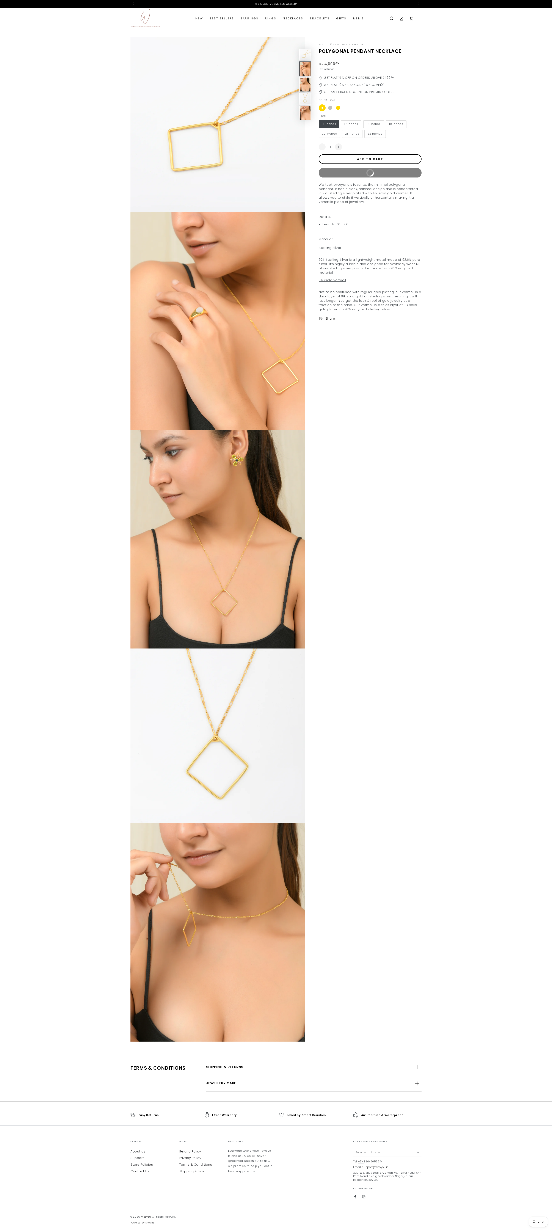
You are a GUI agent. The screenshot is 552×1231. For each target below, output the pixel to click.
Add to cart (370, 159)
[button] (391, 18)
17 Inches (351, 124)
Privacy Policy (190, 1158)
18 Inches (373, 124)
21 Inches (352, 134)
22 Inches (375, 134)
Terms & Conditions (195, 1164)
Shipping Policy (191, 1171)
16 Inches (329, 124)
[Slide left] (133, 4)
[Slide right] (418, 4)
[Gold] (322, 107)
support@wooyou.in (375, 1167)
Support (137, 1158)
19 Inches (396, 124)
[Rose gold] (338, 107)
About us (137, 1151)
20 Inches (329, 134)
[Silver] (330, 107)
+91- (361, 1161)
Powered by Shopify (142, 1222)
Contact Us (139, 1171)
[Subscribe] (419, 1152)
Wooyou (146, 1216)
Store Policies (141, 1164)
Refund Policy (190, 1151)
